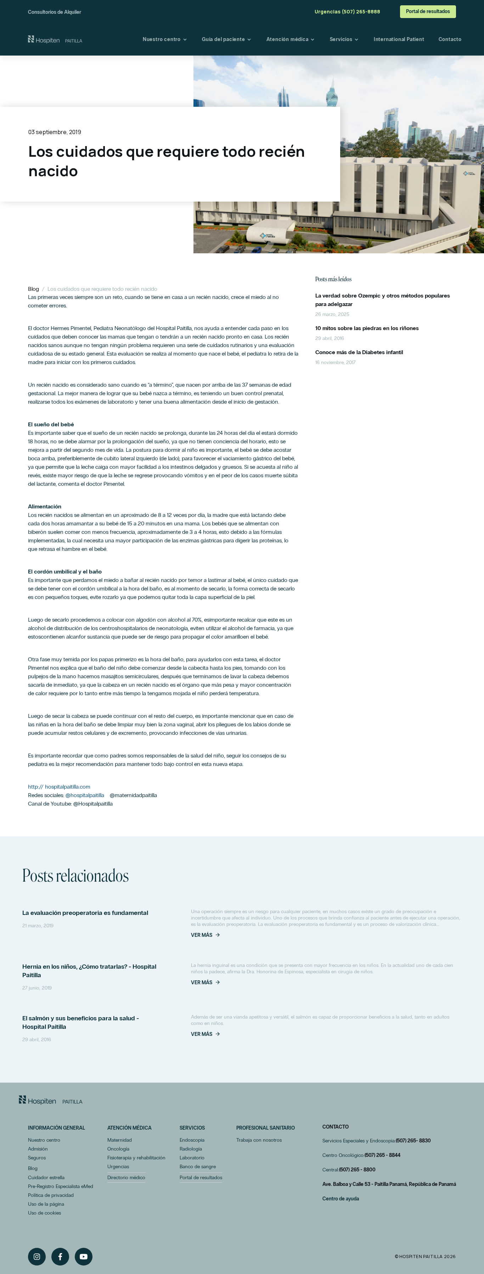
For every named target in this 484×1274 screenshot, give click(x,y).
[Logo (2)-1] (50, 1100)
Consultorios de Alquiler (54, 12)
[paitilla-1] (55, 39)
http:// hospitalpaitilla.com (59, 786)
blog (33, 289)
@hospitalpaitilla (85, 795)
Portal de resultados (428, 11)
